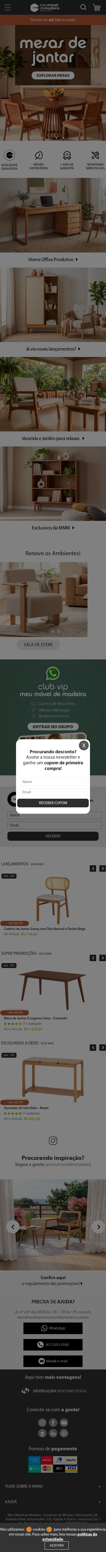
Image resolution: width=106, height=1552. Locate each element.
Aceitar (57, 1545)
